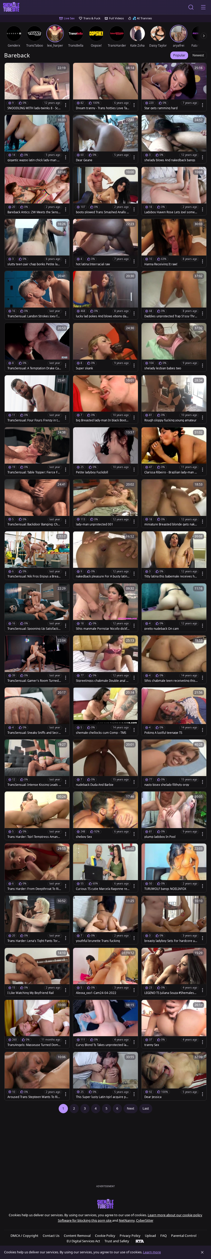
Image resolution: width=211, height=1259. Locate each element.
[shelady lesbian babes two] (174, 347)
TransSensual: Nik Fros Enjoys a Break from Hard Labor (33, 576)
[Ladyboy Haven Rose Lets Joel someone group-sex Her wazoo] (174, 191)
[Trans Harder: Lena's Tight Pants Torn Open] (37, 920)
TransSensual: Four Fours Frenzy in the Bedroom (33, 420)
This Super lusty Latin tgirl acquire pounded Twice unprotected (102, 1097)
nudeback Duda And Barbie (94, 784)
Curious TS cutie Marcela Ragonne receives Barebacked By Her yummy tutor (102, 888)
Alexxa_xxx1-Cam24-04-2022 (96, 992)
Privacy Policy (130, 1235)
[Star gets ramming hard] (174, 87)
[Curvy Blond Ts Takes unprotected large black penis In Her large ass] (105, 1024)
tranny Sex (151, 1045)
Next (130, 1108)
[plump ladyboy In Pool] (174, 816)
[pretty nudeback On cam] (174, 607)
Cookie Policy (105, 1235)
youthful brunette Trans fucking (98, 940)
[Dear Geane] (105, 139)
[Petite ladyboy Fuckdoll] (105, 451)
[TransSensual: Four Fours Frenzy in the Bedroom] (37, 399)
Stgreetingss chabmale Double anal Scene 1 (102, 680)
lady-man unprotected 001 (94, 524)
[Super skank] (105, 347)
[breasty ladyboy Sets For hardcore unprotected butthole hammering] (174, 920)
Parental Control (183, 1235)
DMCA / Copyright (24, 1235)
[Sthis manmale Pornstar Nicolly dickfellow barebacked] (105, 607)
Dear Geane (84, 160)
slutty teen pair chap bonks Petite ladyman (34, 264)
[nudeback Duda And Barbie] (105, 763)
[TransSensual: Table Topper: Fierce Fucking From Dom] (37, 451)
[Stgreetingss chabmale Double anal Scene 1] (105, 659)
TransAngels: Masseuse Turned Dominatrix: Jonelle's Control (34, 1045)
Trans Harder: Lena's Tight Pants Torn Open (33, 940)
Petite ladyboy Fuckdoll (92, 472)
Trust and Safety (116, 1241)
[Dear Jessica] (174, 1076)
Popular (179, 55)
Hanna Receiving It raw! (160, 264)
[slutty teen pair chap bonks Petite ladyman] (37, 243)
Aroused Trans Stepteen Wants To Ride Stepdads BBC (33, 1097)
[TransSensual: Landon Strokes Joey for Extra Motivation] (37, 295)
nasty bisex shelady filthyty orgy (166, 784)
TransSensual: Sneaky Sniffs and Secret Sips (33, 732)
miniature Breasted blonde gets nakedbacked (170, 524)
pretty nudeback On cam (161, 628)
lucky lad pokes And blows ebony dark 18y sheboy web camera (102, 316)
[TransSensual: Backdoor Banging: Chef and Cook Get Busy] (37, 503)
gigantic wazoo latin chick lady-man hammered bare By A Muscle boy (33, 160)
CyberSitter (144, 1220)
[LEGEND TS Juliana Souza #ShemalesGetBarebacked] (174, 972)
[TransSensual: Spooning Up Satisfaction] (37, 607)
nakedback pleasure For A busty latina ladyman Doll (102, 576)
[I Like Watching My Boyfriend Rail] (37, 972)
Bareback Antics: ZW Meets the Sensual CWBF (33, 212)
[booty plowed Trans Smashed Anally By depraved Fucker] (105, 191)
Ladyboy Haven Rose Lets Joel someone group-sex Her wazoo (170, 212)
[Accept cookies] (202, 1252)
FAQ (163, 1235)
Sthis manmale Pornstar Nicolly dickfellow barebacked (102, 628)
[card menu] (66, 105)
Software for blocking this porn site (85, 1220)
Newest (198, 55)
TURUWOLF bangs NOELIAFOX (165, 888)
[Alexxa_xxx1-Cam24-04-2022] (105, 972)
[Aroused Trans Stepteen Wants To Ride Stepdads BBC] (37, 1076)
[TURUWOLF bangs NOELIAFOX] (174, 868)
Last (146, 1108)
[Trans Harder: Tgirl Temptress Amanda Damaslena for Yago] (37, 816)
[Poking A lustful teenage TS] (174, 711)
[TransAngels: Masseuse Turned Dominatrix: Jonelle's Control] (37, 1024)
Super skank (84, 368)
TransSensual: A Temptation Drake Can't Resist (33, 368)
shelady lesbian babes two (162, 368)
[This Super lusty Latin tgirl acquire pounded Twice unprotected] (105, 1076)
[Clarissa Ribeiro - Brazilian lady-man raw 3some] (174, 451)
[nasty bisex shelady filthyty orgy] (174, 763)
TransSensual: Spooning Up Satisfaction (33, 628)
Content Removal (77, 1235)
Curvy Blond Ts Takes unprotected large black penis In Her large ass (102, 1045)
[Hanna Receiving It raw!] (174, 243)
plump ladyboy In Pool (159, 836)
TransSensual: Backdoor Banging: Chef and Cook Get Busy (33, 524)
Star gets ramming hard (161, 108)
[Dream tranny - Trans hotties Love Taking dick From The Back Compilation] (105, 87)
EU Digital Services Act (83, 1241)
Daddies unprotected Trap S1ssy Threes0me (170, 316)
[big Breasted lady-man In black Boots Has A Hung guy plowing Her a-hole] (105, 399)
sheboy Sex (84, 836)
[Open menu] (203, 7)
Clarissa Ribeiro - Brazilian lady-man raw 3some (170, 472)
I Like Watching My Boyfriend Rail (30, 992)
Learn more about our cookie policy (175, 1215)
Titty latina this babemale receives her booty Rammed (171, 576)
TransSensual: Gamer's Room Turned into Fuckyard (33, 680)
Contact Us (51, 1235)
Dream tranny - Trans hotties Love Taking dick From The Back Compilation (102, 108)
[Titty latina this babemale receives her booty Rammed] (174, 555)
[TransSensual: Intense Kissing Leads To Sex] (37, 763)
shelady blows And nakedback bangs (169, 160)
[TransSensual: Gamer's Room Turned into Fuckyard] (37, 659)
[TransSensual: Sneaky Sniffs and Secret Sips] (37, 711)
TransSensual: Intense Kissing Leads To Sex (33, 784)
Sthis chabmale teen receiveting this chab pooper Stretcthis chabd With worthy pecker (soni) (171, 680)
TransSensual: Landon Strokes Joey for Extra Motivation (33, 316)
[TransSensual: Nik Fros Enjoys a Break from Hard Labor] (37, 555)
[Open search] (191, 7)
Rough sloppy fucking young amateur (170, 420)
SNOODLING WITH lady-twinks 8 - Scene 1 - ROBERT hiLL (33, 108)
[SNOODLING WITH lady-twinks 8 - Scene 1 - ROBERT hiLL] (37, 87)
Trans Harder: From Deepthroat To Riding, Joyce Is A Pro (33, 888)
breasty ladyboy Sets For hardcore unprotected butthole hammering (170, 940)
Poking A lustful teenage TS (163, 732)
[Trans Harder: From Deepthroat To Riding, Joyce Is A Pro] (37, 868)
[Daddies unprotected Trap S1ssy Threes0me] (174, 295)
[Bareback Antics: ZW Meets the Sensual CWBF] (37, 191)
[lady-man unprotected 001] (105, 503)
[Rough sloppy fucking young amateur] (174, 399)
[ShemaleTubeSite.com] (11, 7)
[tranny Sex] (174, 1024)
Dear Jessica (152, 1097)
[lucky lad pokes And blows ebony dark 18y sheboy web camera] (105, 295)
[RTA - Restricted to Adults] (140, 1241)
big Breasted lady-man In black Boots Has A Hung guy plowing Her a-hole (102, 420)
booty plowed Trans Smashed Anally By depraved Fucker (102, 212)
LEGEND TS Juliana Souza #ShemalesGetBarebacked (171, 992)
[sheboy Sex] (105, 816)
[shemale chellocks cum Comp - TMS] (105, 711)
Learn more (152, 1252)
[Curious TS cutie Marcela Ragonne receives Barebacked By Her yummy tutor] (105, 868)
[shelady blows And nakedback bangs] (174, 139)
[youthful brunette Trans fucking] (105, 920)
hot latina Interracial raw (93, 264)
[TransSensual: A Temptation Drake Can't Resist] (37, 347)
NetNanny (127, 1220)
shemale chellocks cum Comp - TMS (101, 732)
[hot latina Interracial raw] (105, 243)
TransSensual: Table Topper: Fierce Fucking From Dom (34, 472)
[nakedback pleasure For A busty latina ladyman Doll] (105, 555)
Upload (150, 1235)
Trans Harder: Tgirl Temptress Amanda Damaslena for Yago (34, 836)
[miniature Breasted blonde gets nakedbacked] (174, 503)
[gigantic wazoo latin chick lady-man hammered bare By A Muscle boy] (37, 139)
